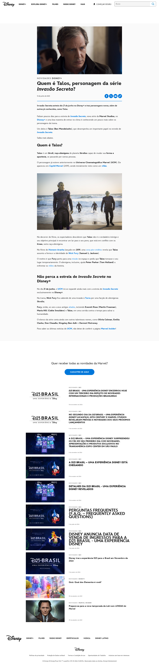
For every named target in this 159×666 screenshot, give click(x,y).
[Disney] (8, 4)
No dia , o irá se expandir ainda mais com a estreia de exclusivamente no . (77, 291)
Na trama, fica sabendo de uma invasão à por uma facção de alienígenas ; (77, 300)
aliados (72, 307)
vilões (51, 266)
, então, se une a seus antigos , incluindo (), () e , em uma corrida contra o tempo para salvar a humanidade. (77, 310)
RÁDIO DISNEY (56, 638)
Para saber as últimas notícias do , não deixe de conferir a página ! (76, 328)
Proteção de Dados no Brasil (56, 655)
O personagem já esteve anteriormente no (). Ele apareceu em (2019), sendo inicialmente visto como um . (79, 164)
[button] (105, 4)
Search (153, 3)
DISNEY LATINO (101, 638)
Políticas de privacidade (36, 655)
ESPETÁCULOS (73, 638)
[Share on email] (116, 96)
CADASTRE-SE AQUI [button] (79, 372)
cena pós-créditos (94, 250)
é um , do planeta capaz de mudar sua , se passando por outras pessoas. (75, 155)
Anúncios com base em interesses (119, 655)
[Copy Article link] (120, 96)
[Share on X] (111, 96)
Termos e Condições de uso (76, 655)
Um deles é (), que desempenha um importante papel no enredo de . (79, 131)
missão (75, 259)
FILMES (42, 638)
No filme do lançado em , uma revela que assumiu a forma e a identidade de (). (77, 252)
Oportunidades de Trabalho (97, 655)
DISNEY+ (30, 638)
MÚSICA (87, 638)
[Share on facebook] (107, 96)
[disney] (13, 638)
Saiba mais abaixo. (45, 138)
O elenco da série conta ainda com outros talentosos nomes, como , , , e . (78, 321)
